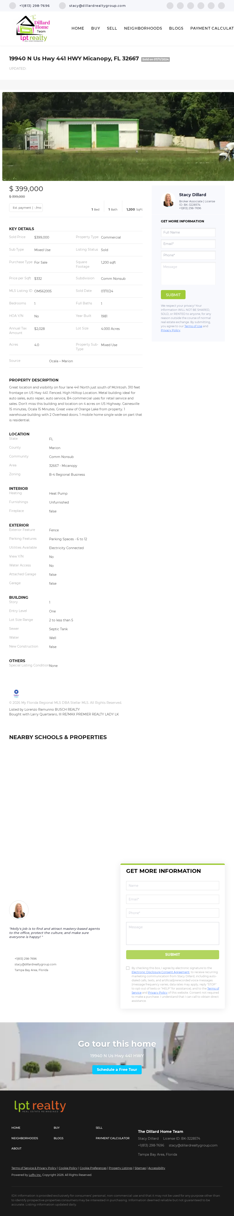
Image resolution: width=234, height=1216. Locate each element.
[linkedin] (180, 5)
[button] (32, 1128)
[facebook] (170, 5)
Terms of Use (193, 326)
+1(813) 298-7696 (190, 208)
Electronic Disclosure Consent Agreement (160, 972)
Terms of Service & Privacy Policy (33, 1168)
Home (78, 28)
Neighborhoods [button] (143, 28)
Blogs (176, 28)
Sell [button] (112, 28)
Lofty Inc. (35, 1175)
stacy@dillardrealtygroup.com (35, 964)
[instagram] (211, 5)
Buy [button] (95, 28)
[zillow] (200, 5)
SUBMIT (172, 954)
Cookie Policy (68, 1168)
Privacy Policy (170, 330)
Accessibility (156, 1168)
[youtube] (221, 5)
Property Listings (120, 1168)
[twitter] (190, 5)
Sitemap (140, 1168)
